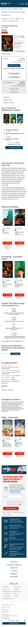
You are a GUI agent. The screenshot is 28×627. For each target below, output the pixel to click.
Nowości (16, 12)
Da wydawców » (13, 531)
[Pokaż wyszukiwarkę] (20, 3)
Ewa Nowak (21, 36)
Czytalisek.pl (7, 596)
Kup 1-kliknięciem (14, 77)
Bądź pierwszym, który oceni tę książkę (19, 43)
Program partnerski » (14, 519)
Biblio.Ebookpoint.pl (9, 598)
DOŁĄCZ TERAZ (11, 508)
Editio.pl (17, 589)
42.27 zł (8, 243)
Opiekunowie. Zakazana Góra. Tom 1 (19, 444)
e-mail (5, 497)
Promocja (4, 32)
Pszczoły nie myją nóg (7, 284)
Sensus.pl (7, 589)
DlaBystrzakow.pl (9, 591)
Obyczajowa (10, 390)
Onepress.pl (18, 587)
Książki (20, 8)
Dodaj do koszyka (14, 65)
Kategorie (4, 8)
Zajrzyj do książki (6, 54)
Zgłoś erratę (5, 383)
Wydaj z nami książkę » (15, 525)
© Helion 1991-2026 (6, 607)
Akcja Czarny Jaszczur (12, 138)
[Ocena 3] (17, 40)
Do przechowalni (14, 92)
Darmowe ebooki (6, 15)
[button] (25, 218)
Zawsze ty (5, 232)
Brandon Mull (18, 446)
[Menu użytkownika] (23, 3)
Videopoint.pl (8, 593)
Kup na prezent (15, 73)
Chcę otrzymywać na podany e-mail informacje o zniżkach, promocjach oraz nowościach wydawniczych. (15, 502)
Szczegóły (7, 99)
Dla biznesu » (12, 537)
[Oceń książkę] (20, 40)
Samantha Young (6, 233)
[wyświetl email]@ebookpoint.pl (11, 615)
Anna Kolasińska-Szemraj (20, 234)
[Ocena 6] (22, 40)
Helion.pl (7, 587)
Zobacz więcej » (7, 514)
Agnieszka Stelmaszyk (7, 446)
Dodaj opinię (15, 353)
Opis (6, 97)
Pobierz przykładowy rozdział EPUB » (10, 381)
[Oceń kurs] (6, 353)
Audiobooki (15, 8)
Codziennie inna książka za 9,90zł (10, 21)
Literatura (4, 390)
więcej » (20, 504)
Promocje (10, 12)
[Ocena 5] (21, 40)
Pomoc (21, 341)
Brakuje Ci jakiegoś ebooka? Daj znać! (16, 544)
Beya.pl (17, 593)
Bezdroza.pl (18, 591)
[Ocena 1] (14, 40)
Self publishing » (13, 551)
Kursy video (5, 12)
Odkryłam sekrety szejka (19, 232)
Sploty (17, 596)
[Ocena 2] (16, 40)
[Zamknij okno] (24, 620)
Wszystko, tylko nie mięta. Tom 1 (19, 284)
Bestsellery (22, 12)
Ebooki (9, 8)
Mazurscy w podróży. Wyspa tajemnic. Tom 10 (7, 444)
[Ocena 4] (19, 40)
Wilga (23, 37)
